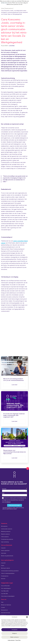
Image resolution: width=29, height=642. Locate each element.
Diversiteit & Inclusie (5, 612)
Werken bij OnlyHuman (6, 604)
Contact (3, 607)
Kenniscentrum (9, 8)
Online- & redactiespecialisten (7, 573)
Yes (20, 4)
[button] (27, 617)
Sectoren (3, 578)
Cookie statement (11, 640)
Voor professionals (5, 585)
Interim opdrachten (5, 550)
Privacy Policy (18, 640)
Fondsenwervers (4, 576)
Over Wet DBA (4, 593)
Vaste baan (3, 553)
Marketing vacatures (5, 531)
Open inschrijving (5, 541)
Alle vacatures (4, 526)
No (21, 4)
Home (2, 8)
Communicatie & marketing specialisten (10, 570)
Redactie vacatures (5, 534)
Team (2, 602)
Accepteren (14, 629)
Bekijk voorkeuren (14, 637)
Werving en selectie (5, 568)
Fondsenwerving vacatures (7, 539)
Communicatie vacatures (6, 528)
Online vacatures (5, 536)
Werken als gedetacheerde (7, 555)
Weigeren (14, 633)
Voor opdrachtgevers (6, 588)
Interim (2, 565)
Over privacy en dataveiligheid (7, 596)
